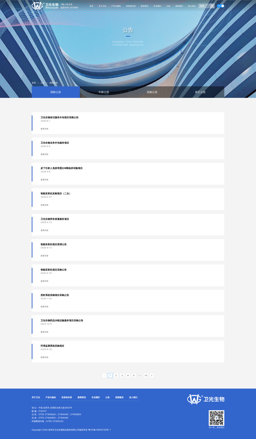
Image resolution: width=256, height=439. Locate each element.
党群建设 (179, 6)
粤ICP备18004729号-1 (99, 429)
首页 (91, 6)
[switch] (220, 6)
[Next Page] (151, 375)
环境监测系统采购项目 (52, 345)
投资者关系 (131, 6)
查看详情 (44, 129)
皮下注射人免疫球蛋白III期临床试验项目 (62, 168)
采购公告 (152, 92)
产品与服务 (116, 6)
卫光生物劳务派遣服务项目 (55, 219)
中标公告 (104, 92)
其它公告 (200, 92)
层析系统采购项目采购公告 (55, 295)
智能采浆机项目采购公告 (54, 269)
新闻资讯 (144, 6)
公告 (168, 6)
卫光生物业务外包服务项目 (55, 142)
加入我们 (192, 6)
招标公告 (53, 82)
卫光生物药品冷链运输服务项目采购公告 (62, 320)
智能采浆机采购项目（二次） (56, 193)
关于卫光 (102, 6)
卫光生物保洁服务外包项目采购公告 (60, 117)
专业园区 (157, 6)
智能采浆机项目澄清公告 (54, 244)
